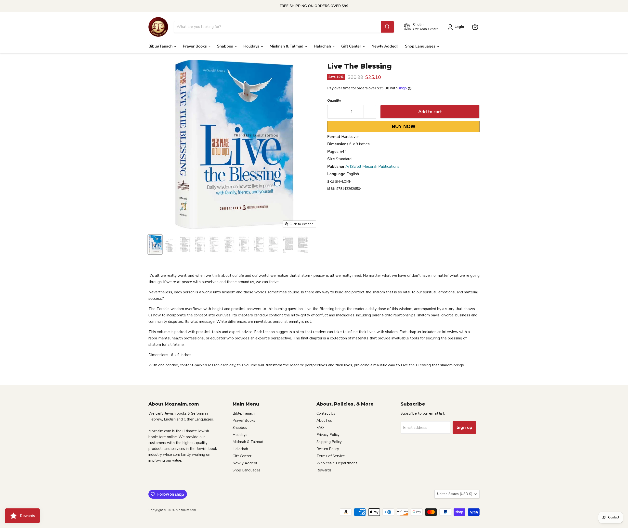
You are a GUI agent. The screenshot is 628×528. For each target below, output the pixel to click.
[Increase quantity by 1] (370, 112)
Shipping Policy (329, 441)
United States (454, 494)
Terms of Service (330, 456)
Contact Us (325, 413)
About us (324, 420)
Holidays (251, 46)
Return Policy (327, 448)
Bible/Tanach (160, 46)
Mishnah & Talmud (287, 46)
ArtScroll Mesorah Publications (372, 166)
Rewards (323, 470)
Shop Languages (420, 46)
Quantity (334, 101)
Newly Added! (384, 46)
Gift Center (351, 46)
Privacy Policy (328, 434)
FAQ (320, 427)
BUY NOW (403, 126)
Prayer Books (195, 46)
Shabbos (225, 46)
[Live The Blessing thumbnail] (155, 244)
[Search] (387, 27)
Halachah (323, 46)
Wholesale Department (336, 463)
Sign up (464, 427)
